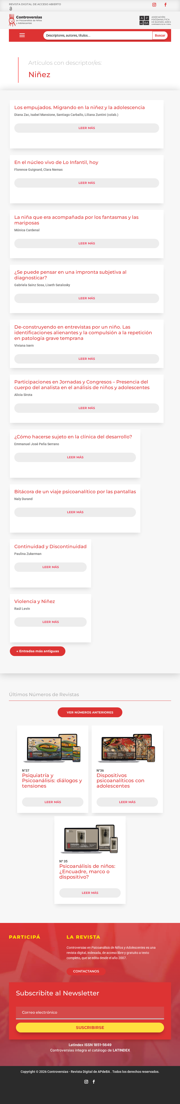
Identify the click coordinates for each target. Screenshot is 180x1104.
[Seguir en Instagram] (154, 4)
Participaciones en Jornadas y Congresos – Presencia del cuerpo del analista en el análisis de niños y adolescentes (82, 384)
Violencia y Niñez (34, 601)
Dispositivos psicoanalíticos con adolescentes (120, 780)
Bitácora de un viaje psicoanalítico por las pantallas (75, 491)
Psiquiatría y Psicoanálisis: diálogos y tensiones (52, 780)
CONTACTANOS (86, 971)
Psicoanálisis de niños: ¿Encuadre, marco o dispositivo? (87, 871)
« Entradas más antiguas (37, 651)
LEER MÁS (53, 802)
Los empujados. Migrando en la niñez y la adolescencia (79, 107)
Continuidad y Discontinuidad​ (50, 546)
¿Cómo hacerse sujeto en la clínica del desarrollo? (73, 437)
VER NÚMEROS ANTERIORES (90, 712)
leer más (87, 128)
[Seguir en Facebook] (165, 4)
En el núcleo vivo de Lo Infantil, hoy (56, 162)
